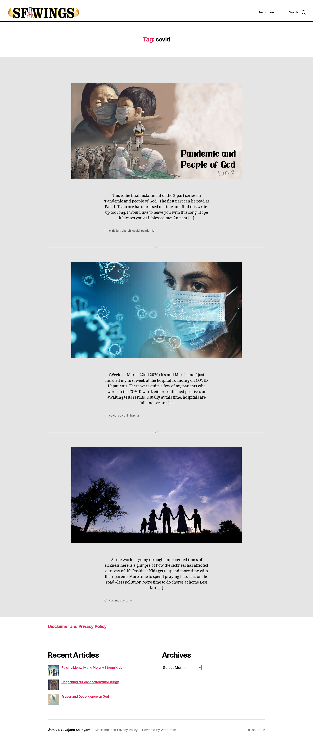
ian (131, 600)
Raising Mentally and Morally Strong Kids (91, 667)
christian (114, 230)
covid (136, 230)
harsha (134, 415)
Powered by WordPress (159, 730)
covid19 (123, 415)
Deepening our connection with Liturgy (90, 682)
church (126, 230)
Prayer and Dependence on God (85, 696)
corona (113, 600)
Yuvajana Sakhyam (75, 730)
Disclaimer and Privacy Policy (77, 626)
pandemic (147, 230)
